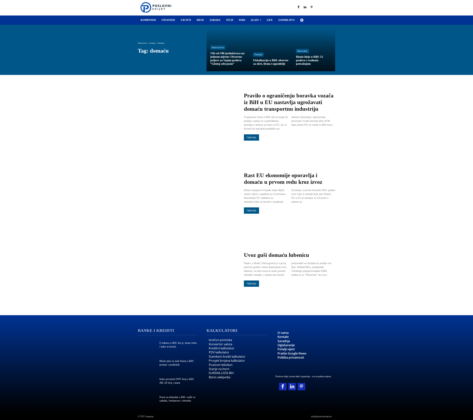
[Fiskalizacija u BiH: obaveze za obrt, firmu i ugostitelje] (270, 49)
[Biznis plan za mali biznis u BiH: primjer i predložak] (147, 363)
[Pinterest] (311, 7)
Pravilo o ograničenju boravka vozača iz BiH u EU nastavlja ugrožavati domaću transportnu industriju (289, 102)
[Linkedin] (305, 7)
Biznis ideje (302, 51)
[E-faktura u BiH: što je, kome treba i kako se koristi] (147, 345)
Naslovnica (142, 43)
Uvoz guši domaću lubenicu (276, 255)
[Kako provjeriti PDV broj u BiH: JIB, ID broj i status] (147, 381)
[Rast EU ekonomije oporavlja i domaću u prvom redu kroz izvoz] (187, 193)
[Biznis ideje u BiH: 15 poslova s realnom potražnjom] (313, 49)
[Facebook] (298, 7)
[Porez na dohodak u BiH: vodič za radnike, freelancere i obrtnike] (147, 399)
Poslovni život (218, 47)
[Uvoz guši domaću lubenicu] (187, 269)
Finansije (258, 54)
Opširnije (251, 137)
